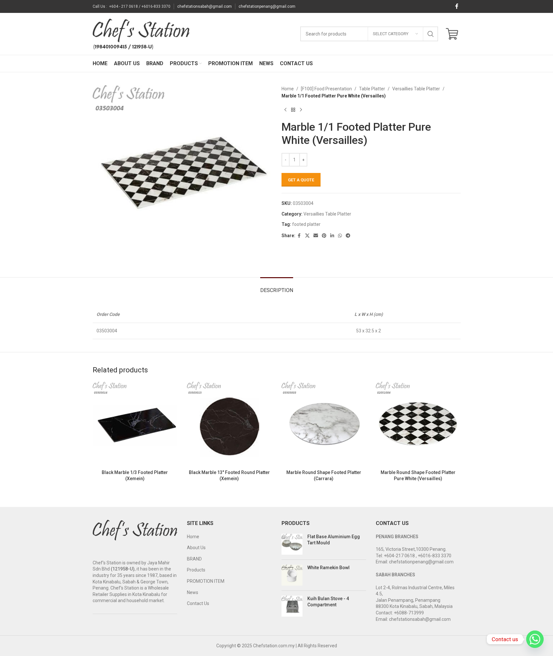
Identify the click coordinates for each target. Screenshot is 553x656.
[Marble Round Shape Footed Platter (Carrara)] (324, 424)
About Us (196, 547)
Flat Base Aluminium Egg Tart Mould (333, 540)
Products (196, 569)
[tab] (276, 287)
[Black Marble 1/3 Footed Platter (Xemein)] (135, 424)
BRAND (194, 558)
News (192, 592)
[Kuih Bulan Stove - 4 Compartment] (292, 606)
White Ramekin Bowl (328, 567)
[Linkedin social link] (332, 235)
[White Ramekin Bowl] (292, 575)
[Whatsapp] (535, 639)
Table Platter (372, 88)
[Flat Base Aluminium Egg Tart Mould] (292, 544)
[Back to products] (293, 110)
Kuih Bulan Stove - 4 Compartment (328, 602)
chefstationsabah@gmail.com (204, 6)
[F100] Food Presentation (326, 88)
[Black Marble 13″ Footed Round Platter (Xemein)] (229, 424)
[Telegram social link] (348, 235)
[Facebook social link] (457, 6)
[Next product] (301, 110)
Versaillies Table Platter (416, 88)
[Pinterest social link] (324, 235)
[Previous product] (285, 110)
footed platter (306, 224)
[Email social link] (316, 235)
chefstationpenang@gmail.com (267, 6)
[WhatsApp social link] (340, 235)
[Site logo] (141, 33)
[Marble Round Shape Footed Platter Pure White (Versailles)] (418, 424)
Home (288, 88)
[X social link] (307, 235)
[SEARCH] (430, 33)
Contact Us (198, 603)
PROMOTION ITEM (205, 581)
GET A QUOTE (301, 179)
